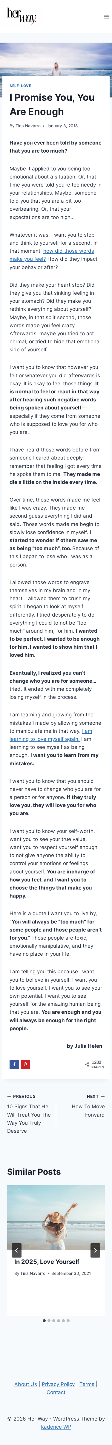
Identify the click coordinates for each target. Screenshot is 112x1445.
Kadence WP (56, 1427)
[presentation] (56, 1217)
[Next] (95, 1250)
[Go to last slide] (17, 1250)
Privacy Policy (58, 1384)
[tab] (44, 1320)
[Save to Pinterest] (25, 1064)
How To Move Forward (88, 1106)
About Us (25, 1384)
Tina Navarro (28, 125)
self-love (20, 85)
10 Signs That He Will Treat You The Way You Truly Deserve (29, 1114)
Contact (56, 1392)
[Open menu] (106, 16)
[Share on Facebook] (14, 1064)
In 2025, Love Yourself (46, 1261)
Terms (86, 1384)
